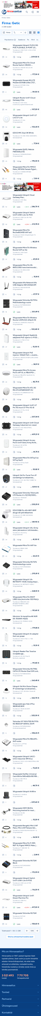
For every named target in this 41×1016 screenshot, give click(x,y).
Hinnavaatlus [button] (8, 985)
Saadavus (21, 40)
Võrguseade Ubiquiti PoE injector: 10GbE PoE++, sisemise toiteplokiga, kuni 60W (25, 354)
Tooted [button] (5, 992)
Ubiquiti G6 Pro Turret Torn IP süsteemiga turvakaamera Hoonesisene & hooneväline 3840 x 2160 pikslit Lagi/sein (25, 476)
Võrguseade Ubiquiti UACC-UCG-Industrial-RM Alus (24, 757)
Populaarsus (9, 40)
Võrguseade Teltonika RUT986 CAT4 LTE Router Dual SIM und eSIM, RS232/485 (25, 670)
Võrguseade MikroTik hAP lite (24, 545)
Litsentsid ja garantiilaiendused (23, 104)
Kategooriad (38, 12)
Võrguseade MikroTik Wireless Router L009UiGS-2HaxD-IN (25, 319)
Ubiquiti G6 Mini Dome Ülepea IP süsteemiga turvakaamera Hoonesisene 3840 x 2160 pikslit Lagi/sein (25, 687)
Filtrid (8, 32)
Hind (33, 40)
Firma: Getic (6, 18)
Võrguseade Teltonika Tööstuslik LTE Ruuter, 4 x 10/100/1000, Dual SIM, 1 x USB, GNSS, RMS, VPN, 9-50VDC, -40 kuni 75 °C (26, 494)
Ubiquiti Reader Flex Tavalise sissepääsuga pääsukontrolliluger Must (24, 652)
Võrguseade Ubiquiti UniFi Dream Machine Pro (23, 897)
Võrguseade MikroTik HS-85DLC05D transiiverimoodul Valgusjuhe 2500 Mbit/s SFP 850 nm (24, 266)
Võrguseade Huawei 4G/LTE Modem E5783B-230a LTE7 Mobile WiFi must (24, 81)
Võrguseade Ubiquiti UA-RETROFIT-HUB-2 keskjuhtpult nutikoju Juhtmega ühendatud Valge (25, 580)
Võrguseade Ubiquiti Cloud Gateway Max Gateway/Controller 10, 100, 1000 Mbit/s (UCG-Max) (24, 196)
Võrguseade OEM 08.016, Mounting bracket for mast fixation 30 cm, (23, 809)
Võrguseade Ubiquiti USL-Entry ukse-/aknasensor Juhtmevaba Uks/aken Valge (25, 529)
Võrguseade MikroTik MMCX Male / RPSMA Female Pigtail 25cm (24, 168)
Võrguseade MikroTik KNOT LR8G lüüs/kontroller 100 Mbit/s (26, 598)
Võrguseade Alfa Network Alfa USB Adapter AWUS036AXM (25, 284)
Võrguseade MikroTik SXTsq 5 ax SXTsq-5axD (26, 459)
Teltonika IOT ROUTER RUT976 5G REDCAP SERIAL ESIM (25, 722)
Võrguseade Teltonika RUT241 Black (25, 862)
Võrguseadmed (18, 52)
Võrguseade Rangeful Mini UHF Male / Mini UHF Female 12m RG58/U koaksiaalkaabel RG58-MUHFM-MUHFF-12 (25, 827)
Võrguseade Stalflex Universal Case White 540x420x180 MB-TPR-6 (25, 775)
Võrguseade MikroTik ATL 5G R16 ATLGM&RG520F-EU (24, 389)
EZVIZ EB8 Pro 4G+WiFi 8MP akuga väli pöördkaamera (24, 511)
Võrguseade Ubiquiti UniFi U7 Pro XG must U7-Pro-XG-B (25, 406)
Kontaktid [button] (7, 1012)
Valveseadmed (17, 138)
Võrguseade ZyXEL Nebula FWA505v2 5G (23, 150)
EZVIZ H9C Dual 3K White (23, 133)
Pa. (28, 40)
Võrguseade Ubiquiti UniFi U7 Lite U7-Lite (25, 116)
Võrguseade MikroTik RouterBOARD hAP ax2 (22, 231)
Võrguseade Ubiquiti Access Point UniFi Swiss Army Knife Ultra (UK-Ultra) (24, 441)
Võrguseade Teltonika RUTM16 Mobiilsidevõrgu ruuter (25, 301)
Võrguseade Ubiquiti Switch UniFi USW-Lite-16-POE (24, 214)
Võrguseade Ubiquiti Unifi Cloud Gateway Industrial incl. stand (26, 424)
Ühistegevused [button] (9, 1005)
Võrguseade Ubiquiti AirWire (24, 791)
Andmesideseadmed (19, 728)
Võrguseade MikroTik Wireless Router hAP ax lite (25, 249)
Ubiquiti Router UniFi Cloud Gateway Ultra (24, 99)
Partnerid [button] (6, 999)
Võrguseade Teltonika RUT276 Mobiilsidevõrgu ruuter (25, 563)
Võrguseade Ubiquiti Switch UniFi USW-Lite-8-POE (24, 879)
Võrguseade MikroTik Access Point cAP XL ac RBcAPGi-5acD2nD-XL (24, 371)
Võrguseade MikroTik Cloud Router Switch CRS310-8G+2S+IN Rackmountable (24, 64)
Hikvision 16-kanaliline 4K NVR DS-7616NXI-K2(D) (25, 617)
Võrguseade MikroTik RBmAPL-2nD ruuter (25, 740)
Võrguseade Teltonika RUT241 (25, 913)
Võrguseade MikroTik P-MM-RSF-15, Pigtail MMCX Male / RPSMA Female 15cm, (24, 844)
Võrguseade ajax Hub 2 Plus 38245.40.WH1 (24, 705)
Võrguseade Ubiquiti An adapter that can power (25, 635)
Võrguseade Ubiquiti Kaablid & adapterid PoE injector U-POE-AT (25, 336)
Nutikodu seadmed (19, 658)
